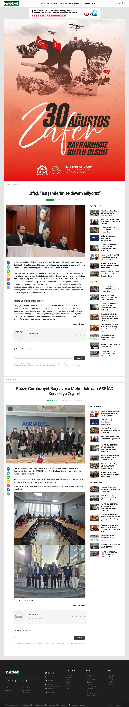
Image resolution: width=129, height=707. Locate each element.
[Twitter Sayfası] (9, 681)
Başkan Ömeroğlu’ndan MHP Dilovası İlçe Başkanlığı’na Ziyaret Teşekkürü (110, 257)
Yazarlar (50, 681)
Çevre (70, 3)
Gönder (79, 358)
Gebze (87, 3)
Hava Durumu (91, 675)
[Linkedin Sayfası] (20, 681)
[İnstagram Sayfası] (13, 681)
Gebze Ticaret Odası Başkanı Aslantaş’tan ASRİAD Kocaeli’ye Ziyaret (110, 213)
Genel (76, 3)
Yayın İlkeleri (9, 690)
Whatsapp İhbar (26, 690)
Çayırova (15, 184)
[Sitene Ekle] (30, 681)
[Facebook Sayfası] (6, 681)
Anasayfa (9, 184)
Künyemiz (51, 688)
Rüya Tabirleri (112, 682)
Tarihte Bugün (91, 686)
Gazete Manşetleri (92, 695)
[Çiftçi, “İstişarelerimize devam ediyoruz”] (45, 231)
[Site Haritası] (27, 681)
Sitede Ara (111, 675)
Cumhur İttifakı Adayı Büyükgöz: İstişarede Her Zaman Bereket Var (109, 297)
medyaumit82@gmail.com (36, 337)
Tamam (117, 705)
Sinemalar (90, 689)
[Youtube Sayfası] (16, 681)
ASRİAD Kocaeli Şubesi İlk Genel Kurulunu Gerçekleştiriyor (109, 238)
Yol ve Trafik (91, 677)
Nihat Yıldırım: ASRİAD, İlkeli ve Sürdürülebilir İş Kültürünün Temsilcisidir (110, 221)
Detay (109, 705)
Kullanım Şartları (27, 688)
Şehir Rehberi (91, 693)
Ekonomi (42, 3)
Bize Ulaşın (51, 692)
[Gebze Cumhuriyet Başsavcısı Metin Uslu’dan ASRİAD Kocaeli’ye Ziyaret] (45, 434)
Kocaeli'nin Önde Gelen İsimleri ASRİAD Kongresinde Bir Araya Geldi (110, 230)
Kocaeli (49, 3)
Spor (82, 3)
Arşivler (50, 684)
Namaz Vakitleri (92, 680)
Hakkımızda (8, 688)
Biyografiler (111, 680)
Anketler (110, 677)
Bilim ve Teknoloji (60, 3)
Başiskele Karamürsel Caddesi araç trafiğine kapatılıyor (108, 337)
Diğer (94, 3)
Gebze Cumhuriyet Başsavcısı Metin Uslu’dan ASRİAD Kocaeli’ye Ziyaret (110, 274)
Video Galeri (52, 677)
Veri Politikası (9, 692)
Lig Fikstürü (90, 684)
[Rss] (23, 681)
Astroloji (110, 684)
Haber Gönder (26, 692)
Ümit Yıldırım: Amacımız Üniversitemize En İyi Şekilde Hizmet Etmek (110, 265)
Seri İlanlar (90, 691)
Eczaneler (90, 682)
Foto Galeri (52, 673)
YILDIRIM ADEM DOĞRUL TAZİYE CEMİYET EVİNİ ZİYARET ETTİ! (109, 354)
